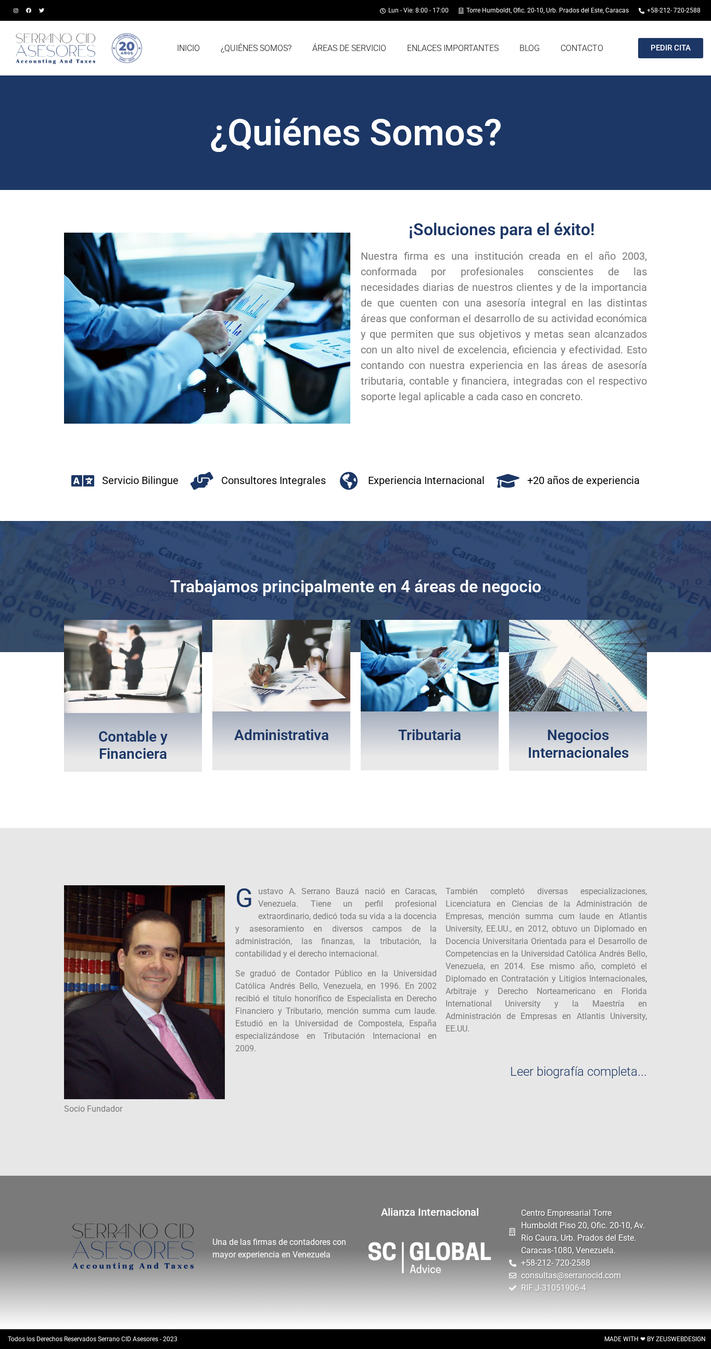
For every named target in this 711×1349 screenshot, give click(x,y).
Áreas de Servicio (349, 48)
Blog (529, 48)
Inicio (188, 48)
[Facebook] (28, 10)
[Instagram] (15, 10)
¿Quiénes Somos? (256, 48)
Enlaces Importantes (453, 48)
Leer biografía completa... (578, 1071)
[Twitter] (41, 10)
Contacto (582, 48)
